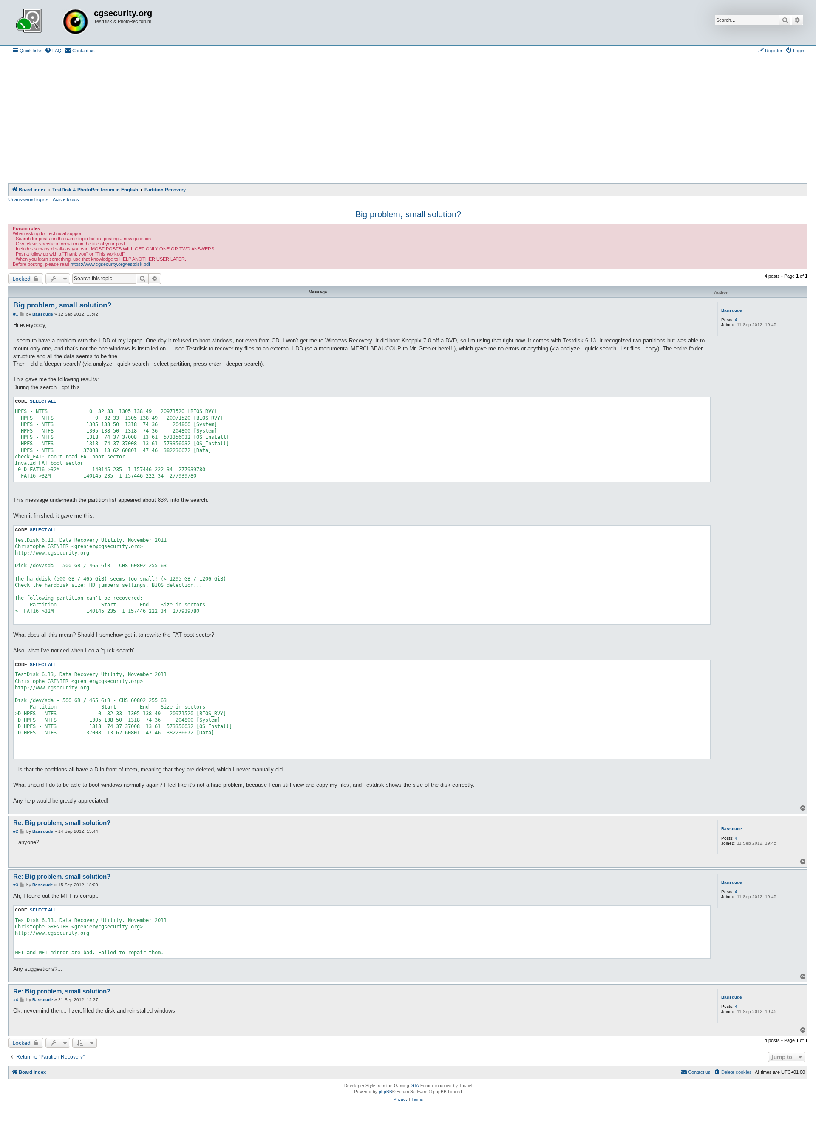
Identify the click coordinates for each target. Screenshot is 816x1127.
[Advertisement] (408, 119)
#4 (15, 999)
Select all (43, 401)
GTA (415, 1085)
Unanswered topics (28, 199)
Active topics (66, 199)
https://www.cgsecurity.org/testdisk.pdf (110, 264)
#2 (15, 831)
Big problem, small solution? (408, 214)
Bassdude (731, 310)
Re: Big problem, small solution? (61, 822)
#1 (15, 314)
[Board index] (52, 22)
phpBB (385, 1091)
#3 (15, 884)
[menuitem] (53, 51)
